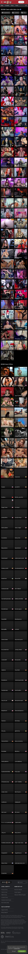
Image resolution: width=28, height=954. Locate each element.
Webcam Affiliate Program (20, 894)
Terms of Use (4, 892)
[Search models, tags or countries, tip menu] (26, 5)
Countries (16, 12)
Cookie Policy (17, 948)
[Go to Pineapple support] (2, 936)
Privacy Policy (4, 889)
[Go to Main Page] (8, 2)
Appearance (7, 12)
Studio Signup (17, 892)
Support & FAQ (4, 909)
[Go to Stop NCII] (9, 937)
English (21, 882)
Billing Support (4, 912)
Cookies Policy (4, 897)
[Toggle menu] (1, 2)
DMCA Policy (4, 894)
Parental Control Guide (6, 900)
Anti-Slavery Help (5, 902)
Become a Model (18, 889)
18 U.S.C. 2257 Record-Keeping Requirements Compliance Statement (13, 942)
